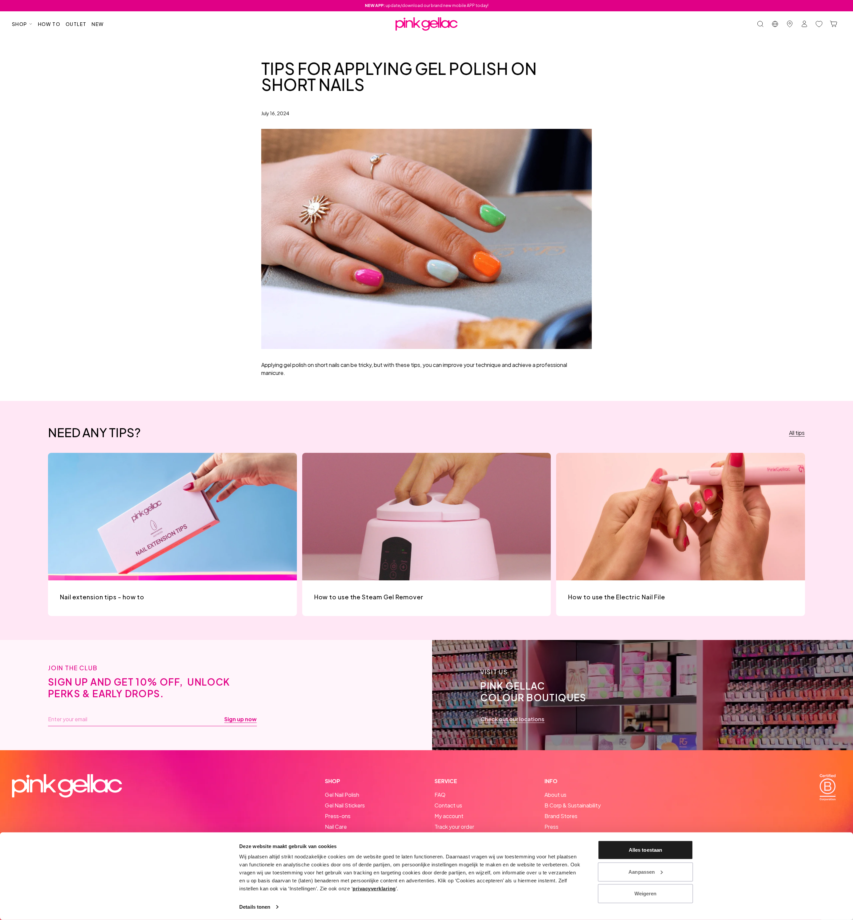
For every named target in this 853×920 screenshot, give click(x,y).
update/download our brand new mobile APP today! (426, 5)
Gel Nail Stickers (345, 805)
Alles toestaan (645, 850)
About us (555, 794)
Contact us (448, 805)
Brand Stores (560, 815)
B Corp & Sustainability (572, 805)
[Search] (760, 24)
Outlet (76, 24)
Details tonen (254, 907)
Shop (19, 24)
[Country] (775, 24)
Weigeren (645, 893)
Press (551, 826)
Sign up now (240, 719)
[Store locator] (789, 24)
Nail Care (336, 826)
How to (49, 24)
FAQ (439, 794)
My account (448, 815)
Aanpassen (641, 871)
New (98, 24)
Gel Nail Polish (342, 794)
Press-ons (338, 815)
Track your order (454, 826)
